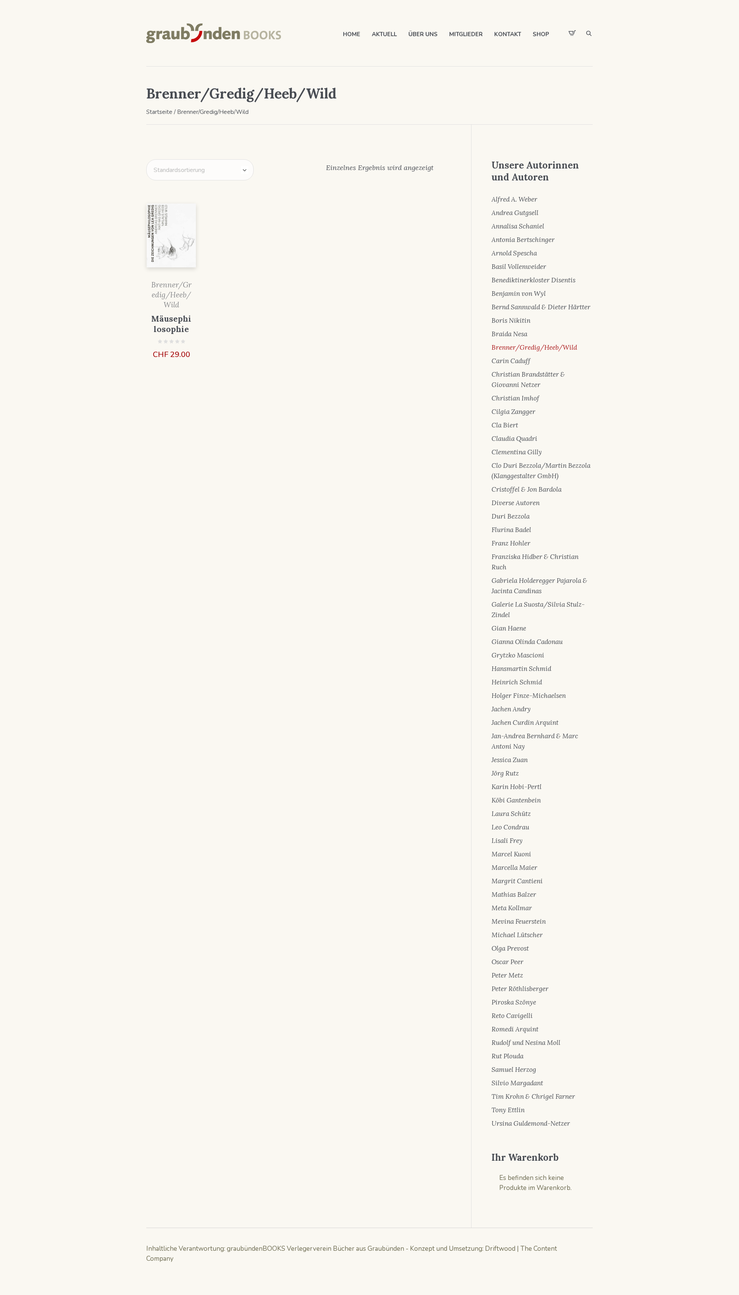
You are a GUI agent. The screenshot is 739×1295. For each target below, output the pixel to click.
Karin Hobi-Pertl (517, 787)
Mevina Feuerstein (519, 921)
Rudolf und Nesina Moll (526, 1042)
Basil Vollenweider (519, 266)
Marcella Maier (514, 867)
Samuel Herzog (514, 1069)
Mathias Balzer (514, 894)
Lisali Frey (507, 840)
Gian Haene (509, 628)
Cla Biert (505, 425)
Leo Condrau (510, 827)
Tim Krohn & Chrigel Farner (533, 1096)
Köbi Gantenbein (516, 800)
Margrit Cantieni (517, 881)
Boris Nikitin (511, 320)
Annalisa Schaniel (518, 226)
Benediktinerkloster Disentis (533, 280)
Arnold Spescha (514, 253)
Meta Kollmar (512, 908)
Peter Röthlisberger (520, 989)
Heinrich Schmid (517, 682)
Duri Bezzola (511, 516)
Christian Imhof (515, 398)
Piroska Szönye (514, 1002)
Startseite (159, 112)
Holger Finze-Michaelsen (529, 695)
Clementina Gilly (517, 452)
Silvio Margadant (517, 1083)
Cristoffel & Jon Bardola (527, 489)
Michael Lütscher (517, 935)
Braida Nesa (509, 334)
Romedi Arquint (515, 1029)
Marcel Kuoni (511, 854)
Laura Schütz (511, 813)
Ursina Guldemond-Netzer (531, 1123)
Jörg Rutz (505, 773)
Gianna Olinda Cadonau (527, 641)
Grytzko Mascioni (518, 655)
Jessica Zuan (510, 760)
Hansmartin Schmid (521, 668)
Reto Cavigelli (512, 1015)
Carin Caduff (511, 361)
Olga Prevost (510, 948)
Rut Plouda (507, 1056)
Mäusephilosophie (171, 324)
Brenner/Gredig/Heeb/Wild (171, 294)
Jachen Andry (511, 709)
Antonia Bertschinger (523, 239)
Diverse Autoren (516, 503)
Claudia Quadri (514, 438)
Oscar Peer (507, 962)
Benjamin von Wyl (519, 293)
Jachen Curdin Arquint (525, 722)
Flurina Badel (511, 530)
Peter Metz (507, 975)
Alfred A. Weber (514, 199)
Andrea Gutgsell (515, 213)
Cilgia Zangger (513, 411)
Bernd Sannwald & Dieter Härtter (541, 307)
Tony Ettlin (508, 1110)
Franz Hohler (511, 543)
